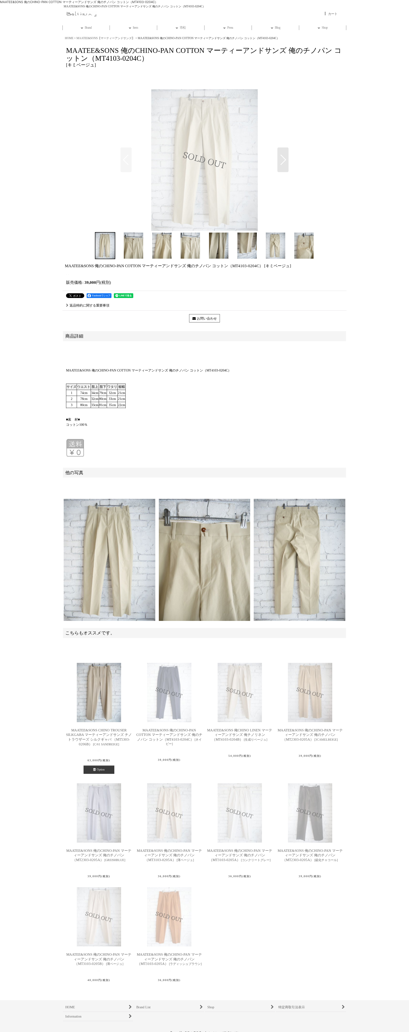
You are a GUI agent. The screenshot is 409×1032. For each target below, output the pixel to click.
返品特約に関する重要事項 (89, 305)
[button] (126, 159)
